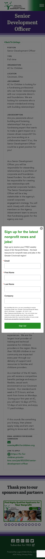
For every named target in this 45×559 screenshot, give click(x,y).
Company (8, 296)
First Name (9, 272)
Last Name (9, 284)
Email (6, 261)
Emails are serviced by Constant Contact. (17, 319)
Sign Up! (22, 325)
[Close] (41, 228)
